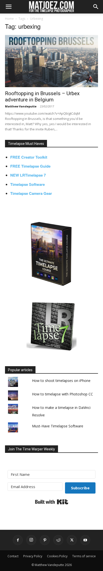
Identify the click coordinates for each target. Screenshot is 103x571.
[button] (8, 6)
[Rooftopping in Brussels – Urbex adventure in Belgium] (51, 61)
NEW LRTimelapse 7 (28, 175)
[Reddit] (58, 540)
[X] (72, 540)
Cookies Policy (57, 556)
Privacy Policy (32, 556)
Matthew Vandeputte (20, 106)
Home (9, 18)
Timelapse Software (27, 184)
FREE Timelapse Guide (30, 166)
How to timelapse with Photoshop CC (62, 394)
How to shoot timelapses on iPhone (61, 380)
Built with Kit (51, 501)
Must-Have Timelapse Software (57, 426)
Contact (13, 556)
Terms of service (84, 556)
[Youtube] (85, 540)
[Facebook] (18, 540)
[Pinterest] (45, 540)
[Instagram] (31, 540)
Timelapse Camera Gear (31, 193)
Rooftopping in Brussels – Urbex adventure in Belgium (42, 96)
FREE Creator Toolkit (28, 157)
